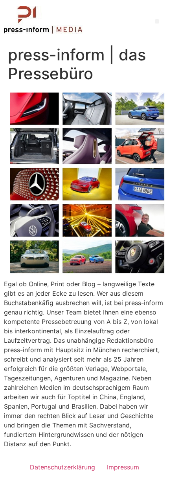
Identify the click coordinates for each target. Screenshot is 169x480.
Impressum (123, 467)
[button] (157, 21)
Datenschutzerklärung (62, 467)
